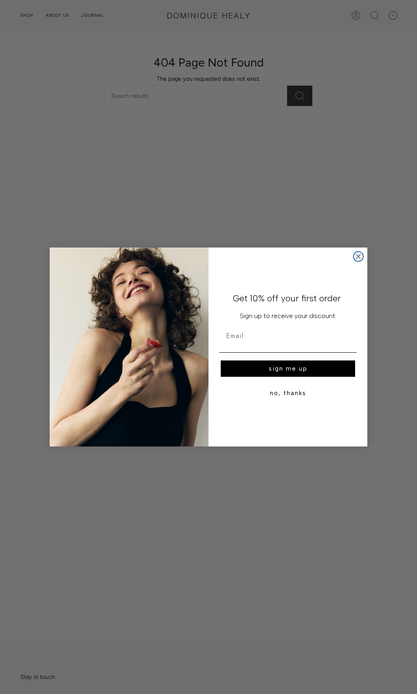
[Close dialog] (358, 256)
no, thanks (288, 393)
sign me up (288, 368)
